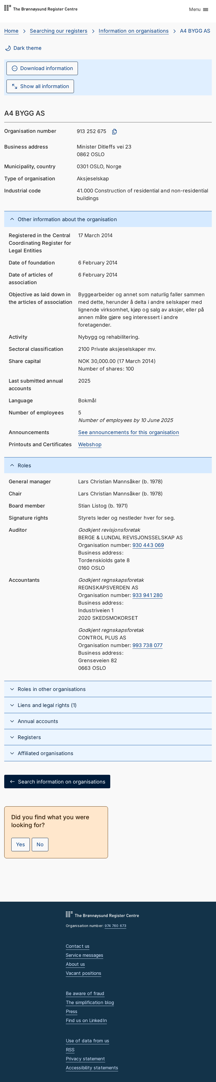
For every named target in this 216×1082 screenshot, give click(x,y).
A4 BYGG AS (195, 31)
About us (75, 964)
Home (11, 31)
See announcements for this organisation (128, 432)
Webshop (90, 444)
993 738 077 (147, 645)
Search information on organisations (61, 782)
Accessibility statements (92, 1067)
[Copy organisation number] (114, 131)
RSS (70, 1049)
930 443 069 (148, 545)
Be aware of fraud (85, 993)
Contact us (77, 946)
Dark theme (28, 48)
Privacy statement (85, 1058)
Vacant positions (83, 973)
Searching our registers (58, 31)
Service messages (84, 955)
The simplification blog (90, 1002)
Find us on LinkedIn (86, 1020)
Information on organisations (134, 31)
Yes (20, 844)
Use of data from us (87, 1040)
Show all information (44, 86)
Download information (46, 68)
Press (71, 1011)
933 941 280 (147, 595)
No (40, 844)
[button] (199, 9)
